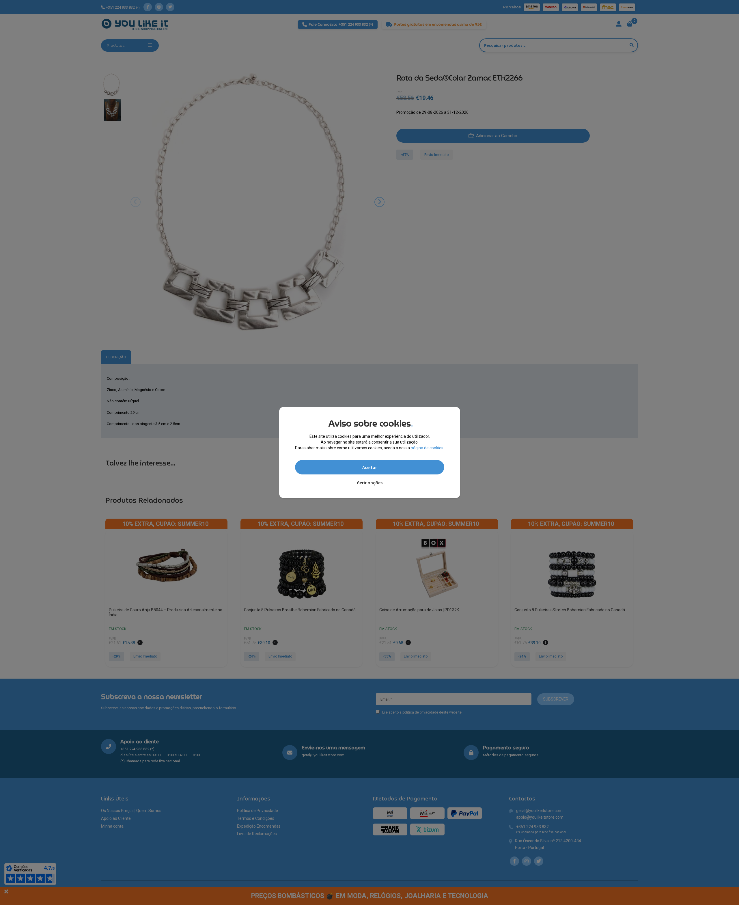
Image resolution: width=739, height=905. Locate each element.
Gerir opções (369, 482)
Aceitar (369, 467)
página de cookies (427, 448)
